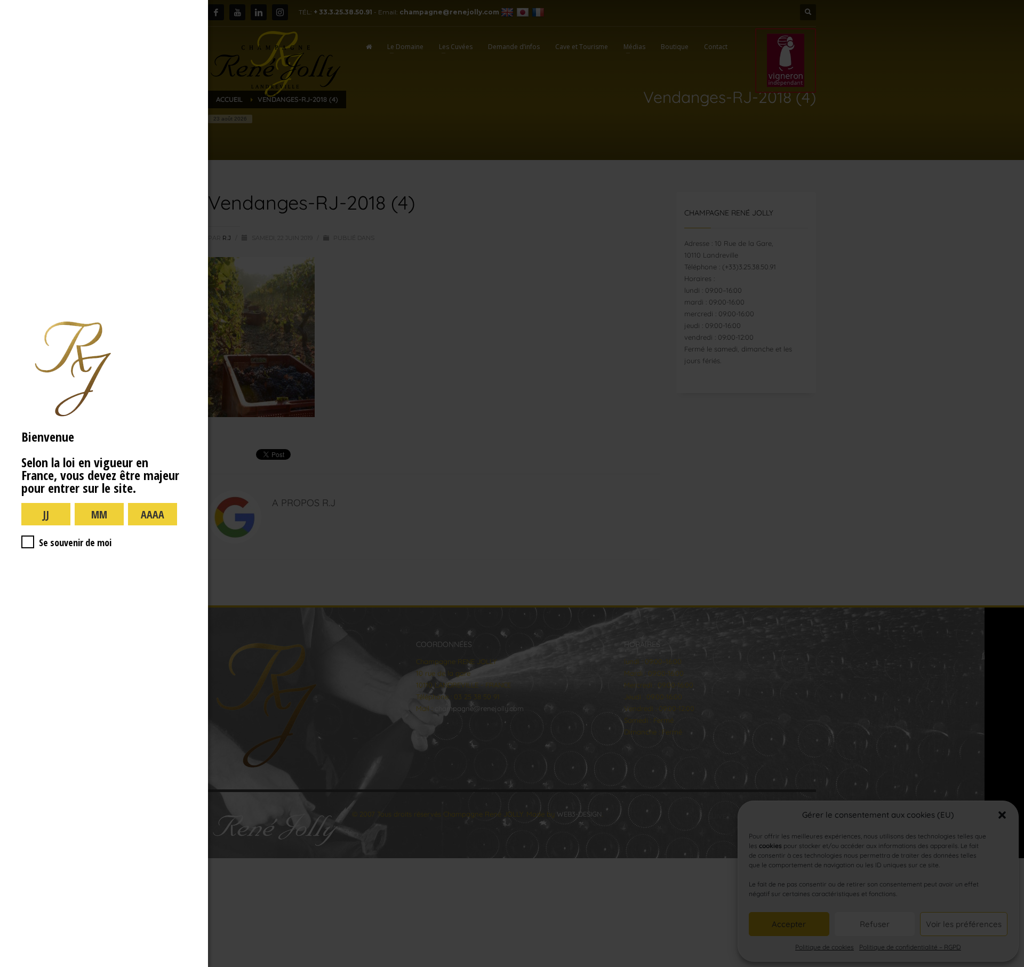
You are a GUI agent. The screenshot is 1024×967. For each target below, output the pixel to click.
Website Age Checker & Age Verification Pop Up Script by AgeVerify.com (1010, 964)
